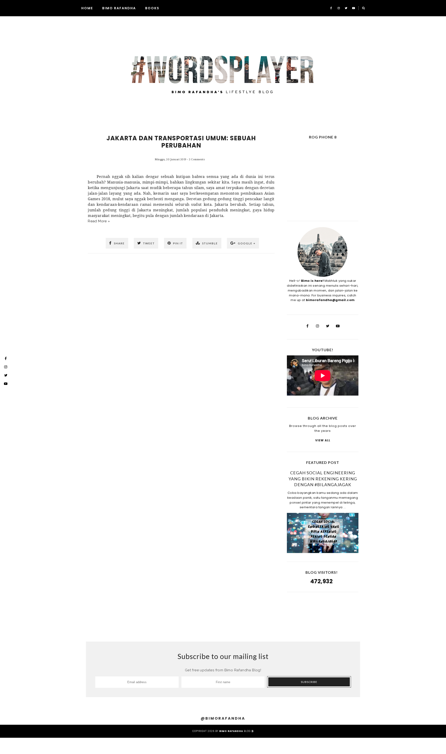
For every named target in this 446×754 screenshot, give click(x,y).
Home (87, 8)
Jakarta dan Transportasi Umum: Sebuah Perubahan (181, 142)
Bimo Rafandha (119, 8)
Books (152, 8)
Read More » (99, 221)
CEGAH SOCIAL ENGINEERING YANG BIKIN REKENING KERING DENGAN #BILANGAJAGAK (323, 478)
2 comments (197, 159)
